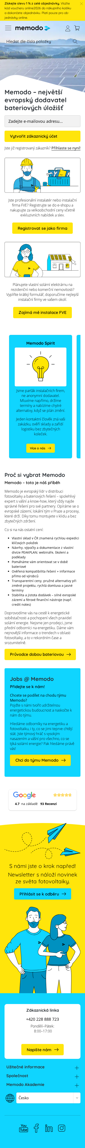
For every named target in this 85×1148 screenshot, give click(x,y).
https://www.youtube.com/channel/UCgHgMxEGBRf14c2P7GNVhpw (23, 1128)
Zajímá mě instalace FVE (42, 312)
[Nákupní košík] (76, 28)
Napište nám (39, 1049)
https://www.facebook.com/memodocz (36, 1128)
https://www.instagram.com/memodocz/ (61, 1128)
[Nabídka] (8, 28)
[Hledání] (75, 41)
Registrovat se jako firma (42, 228)
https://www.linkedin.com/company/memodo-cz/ (49, 1128)
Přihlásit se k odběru (39, 894)
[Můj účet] (67, 28)
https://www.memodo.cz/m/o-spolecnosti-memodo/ (31, 339)
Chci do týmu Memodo (36, 760)
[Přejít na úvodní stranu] (32, 28)
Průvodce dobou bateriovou (37, 654)
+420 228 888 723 (42, 1019)
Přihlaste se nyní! (65, 148)
